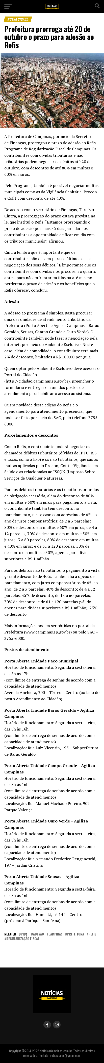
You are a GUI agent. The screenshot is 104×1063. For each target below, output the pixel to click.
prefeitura (75, 934)
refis (92, 934)
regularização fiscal (22, 939)
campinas (55, 934)
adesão (38, 934)
